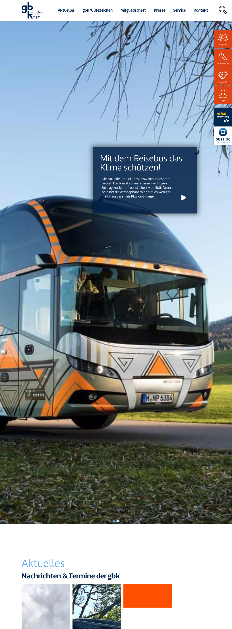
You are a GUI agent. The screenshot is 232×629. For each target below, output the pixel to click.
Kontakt (201, 10)
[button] (114, 521)
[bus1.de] (223, 136)
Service (179, 10)
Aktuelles (66, 10)
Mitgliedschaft (133, 10)
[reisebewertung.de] (223, 117)
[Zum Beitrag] (183, 197)
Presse (159, 10)
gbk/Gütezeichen (98, 10)
